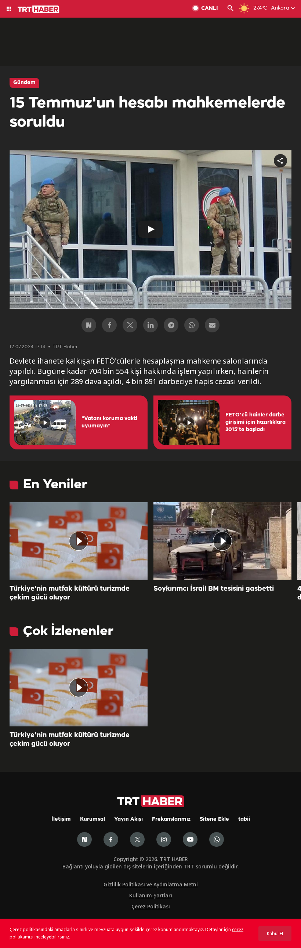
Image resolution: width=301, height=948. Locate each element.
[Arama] (230, 8)
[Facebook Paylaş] (109, 325)
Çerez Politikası (150, 906)
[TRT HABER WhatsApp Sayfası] (216, 839)
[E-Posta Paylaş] (212, 325)
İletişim (61, 819)
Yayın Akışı (128, 819)
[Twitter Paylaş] (130, 325)
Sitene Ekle (214, 819)
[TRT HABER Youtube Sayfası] (190, 839)
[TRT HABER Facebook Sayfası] (111, 839)
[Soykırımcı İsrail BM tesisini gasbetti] (222, 541)
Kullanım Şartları (150, 895)
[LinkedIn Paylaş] (150, 325)
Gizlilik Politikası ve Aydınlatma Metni (151, 884)
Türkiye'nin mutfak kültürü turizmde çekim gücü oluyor (70, 593)
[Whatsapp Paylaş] (191, 325)
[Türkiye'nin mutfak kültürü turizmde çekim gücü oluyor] (79, 541)
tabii (244, 819)
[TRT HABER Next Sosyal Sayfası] (84, 839)
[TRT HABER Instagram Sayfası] (163, 839)
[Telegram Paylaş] (171, 325)
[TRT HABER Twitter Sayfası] (137, 839)
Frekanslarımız (171, 819)
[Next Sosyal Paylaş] (88, 325)
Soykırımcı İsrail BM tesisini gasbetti (213, 588)
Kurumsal (92, 819)
